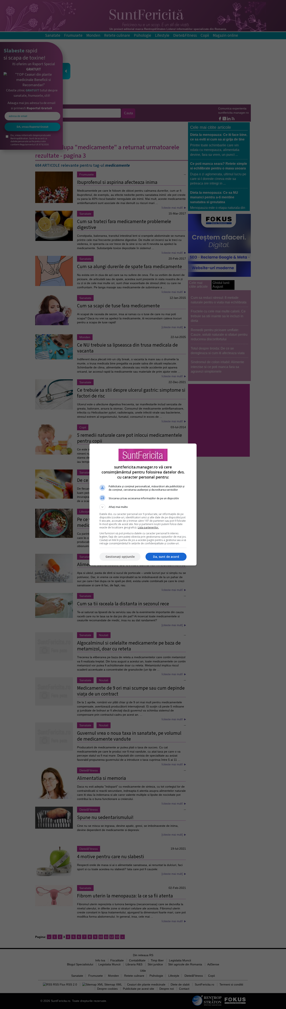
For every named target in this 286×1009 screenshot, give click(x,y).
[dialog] (143, 504)
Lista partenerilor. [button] (148, 527)
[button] (143, 507)
